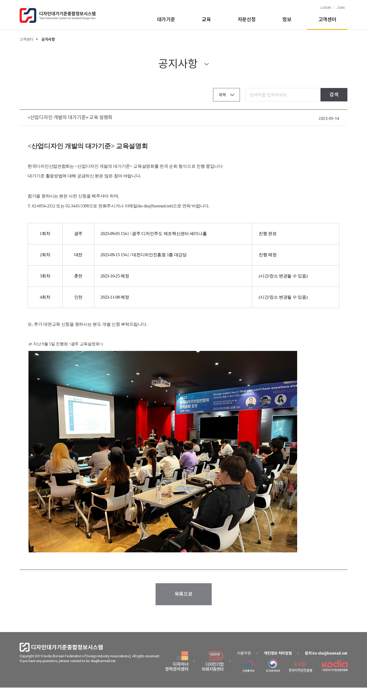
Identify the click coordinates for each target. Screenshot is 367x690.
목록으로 (184, 594)
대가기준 (166, 19)
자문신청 (247, 19)
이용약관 (244, 653)
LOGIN (326, 7)
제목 (222, 94)
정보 (286, 19)
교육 (206, 19)
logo (57, 15)
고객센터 (327, 19)
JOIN (341, 7)
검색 (333, 94)
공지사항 (178, 63)
